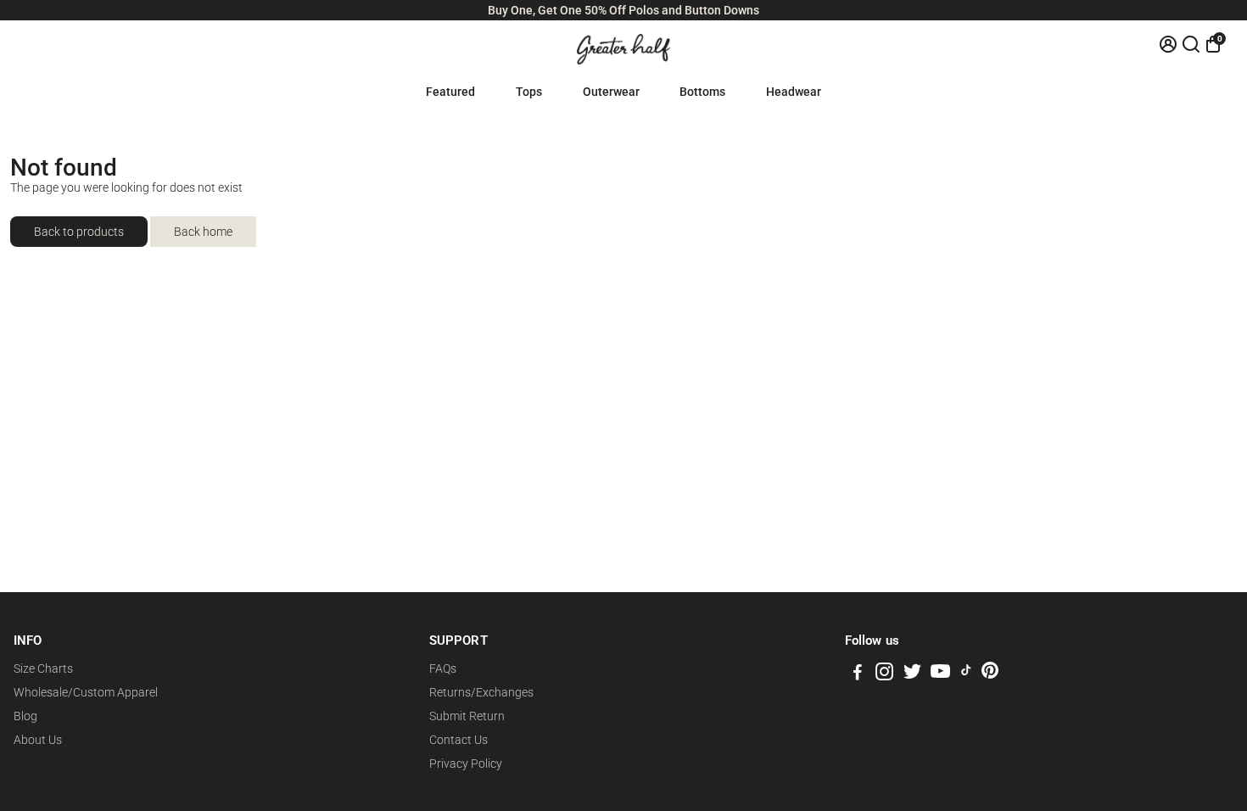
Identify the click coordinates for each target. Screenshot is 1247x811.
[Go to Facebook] (857, 674)
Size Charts (43, 668)
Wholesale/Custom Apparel (86, 692)
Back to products (79, 231)
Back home (203, 231)
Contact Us (458, 740)
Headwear (793, 91)
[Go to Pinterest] (989, 674)
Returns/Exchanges (481, 692)
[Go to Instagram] (884, 674)
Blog (25, 716)
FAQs (442, 668)
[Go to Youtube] (940, 674)
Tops (529, 91)
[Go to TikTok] (966, 674)
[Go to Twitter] (912, 674)
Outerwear (611, 91)
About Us (38, 740)
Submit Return (467, 716)
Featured (450, 91)
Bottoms (702, 91)
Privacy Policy (465, 763)
